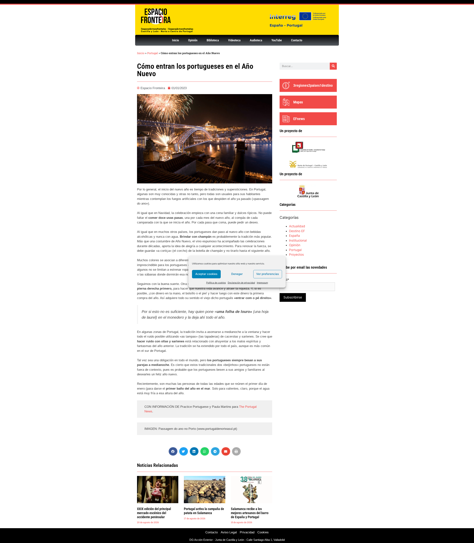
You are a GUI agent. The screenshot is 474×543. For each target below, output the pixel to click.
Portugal (152, 53)
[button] (173, 451)
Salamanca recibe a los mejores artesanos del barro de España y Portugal (249, 513)
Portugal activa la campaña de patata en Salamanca (204, 511)
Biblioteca (213, 40)
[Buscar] (333, 66)
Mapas (298, 102)
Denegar (237, 274)
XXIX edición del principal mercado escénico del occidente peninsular (154, 513)
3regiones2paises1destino (313, 85)
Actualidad (297, 226)
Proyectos (296, 254)
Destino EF (297, 231)
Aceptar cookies (206, 274)
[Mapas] (286, 102)
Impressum (262, 282)
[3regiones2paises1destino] (286, 85)
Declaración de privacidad (241, 282)
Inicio (175, 40)
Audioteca (256, 40)
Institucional (298, 240)
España (294, 236)
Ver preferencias (267, 274)
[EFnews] (286, 118)
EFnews (299, 119)
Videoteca (234, 40)
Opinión (192, 40)
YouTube (276, 40)
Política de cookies (216, 282)
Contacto (296, 40)
